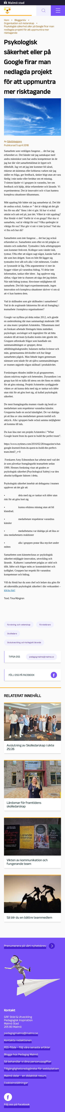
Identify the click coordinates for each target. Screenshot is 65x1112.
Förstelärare (45, 624)
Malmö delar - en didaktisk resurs (25, 1075)
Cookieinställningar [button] (16, 1082)
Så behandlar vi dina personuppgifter (27, 1061)
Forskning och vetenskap (18, 624)
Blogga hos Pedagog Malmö (21, 1054)
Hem (6, 20)
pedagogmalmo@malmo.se (21, 1033)
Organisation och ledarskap (19, 23)
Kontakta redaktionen (18, 1040)
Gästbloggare (14, 141)
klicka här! (9, 590)
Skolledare (12, 633)
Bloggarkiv (20, 20)
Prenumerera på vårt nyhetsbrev (25, 945)
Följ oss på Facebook (17, 1104)
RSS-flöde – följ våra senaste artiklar (27, 1047)
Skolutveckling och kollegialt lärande (24, 642)
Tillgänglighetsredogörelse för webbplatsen (31, 1068)
